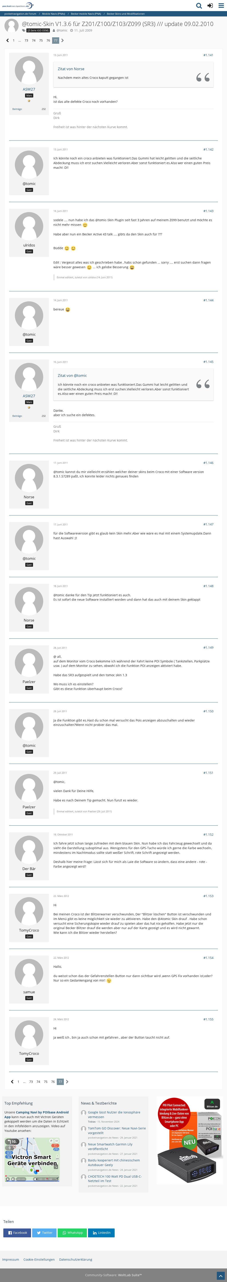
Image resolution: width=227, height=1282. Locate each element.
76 (48, 40)
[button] (221, 5)
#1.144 (208, 300)
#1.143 (208, 211)
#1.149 (208, 647)
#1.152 (208, 834)
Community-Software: (113, 1275)
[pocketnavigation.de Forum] (18, 5)
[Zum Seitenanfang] (221, 1276)
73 (26, 40)
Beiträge (17, 109)
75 (41, 40)
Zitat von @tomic (72, 375)
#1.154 (208, 958)
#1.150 (208, 711)
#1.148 (208, 586)
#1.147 (208, 524)
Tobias (92, 1121)
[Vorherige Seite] (7, 40)
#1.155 (208, 1019)
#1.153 (208, 896)
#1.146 (208, 463)
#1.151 (208, 773)
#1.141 (208, 55)
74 (33, 40)
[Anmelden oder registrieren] (210, 5)
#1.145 (208, 362)
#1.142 (208, 149)
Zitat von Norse (71, 68)
